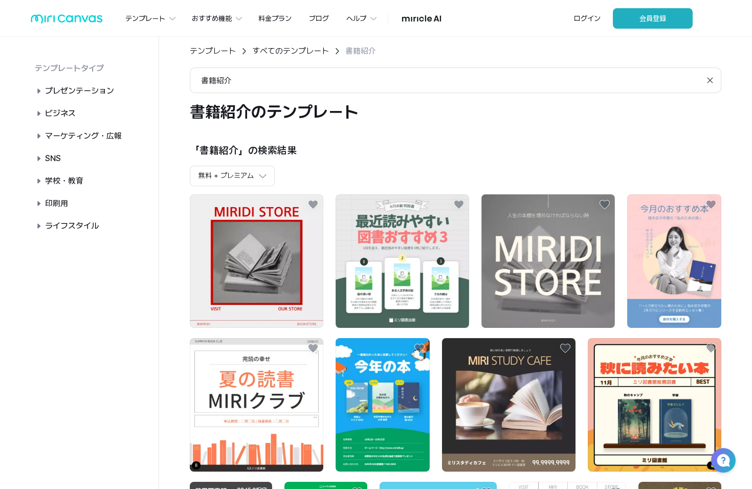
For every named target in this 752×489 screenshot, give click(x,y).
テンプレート (213, 51)
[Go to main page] (67, 21)
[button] (723, 460)
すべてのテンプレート (290, 51)
